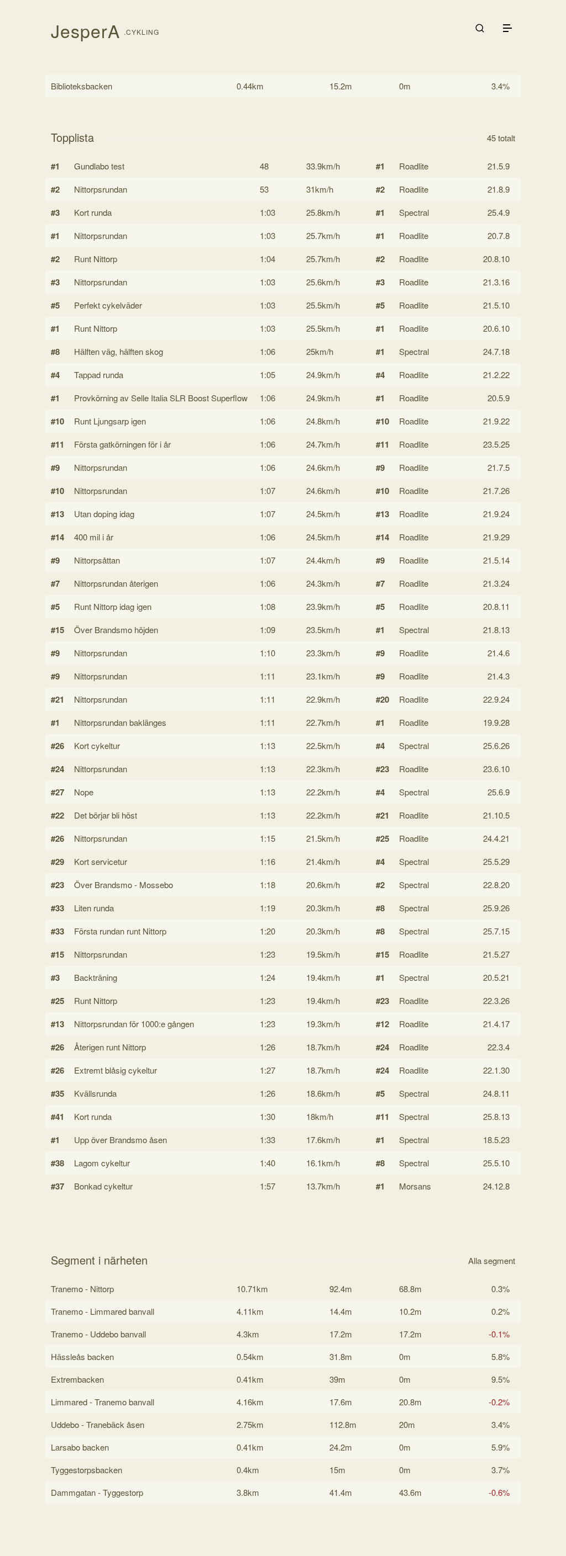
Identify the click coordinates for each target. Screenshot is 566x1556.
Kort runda (93, 212)
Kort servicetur (100, 861)
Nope (83, 792)
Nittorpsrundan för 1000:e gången (134, 1023)
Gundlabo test (99, 166)
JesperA (85, 30)
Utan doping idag (104, 513)
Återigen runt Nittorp (110, 1047)
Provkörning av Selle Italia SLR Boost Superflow (161, 397)
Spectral (414, 212)
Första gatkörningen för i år (122, 444)
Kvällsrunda (95, 1093)
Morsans (415, 1186)
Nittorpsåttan (97, 560)
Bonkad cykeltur (103, 1186)
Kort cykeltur (97, 745)
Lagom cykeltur (102, 1163)
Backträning (95, 977)
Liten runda (94, 908)
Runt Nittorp (95, 258)
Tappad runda (98, 374)
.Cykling (141, 31)
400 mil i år (93, 537)
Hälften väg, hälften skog (118, 351)
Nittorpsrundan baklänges (120, 722)
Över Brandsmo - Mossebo (123, 884)
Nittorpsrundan (100, 189)
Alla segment (491, 1260)
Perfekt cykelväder (108, 305)
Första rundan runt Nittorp (120, 931)
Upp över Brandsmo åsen (120, 1139)
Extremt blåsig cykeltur (115, 1070)
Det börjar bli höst (105, 815)
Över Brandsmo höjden (116, 629)
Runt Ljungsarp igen (110, 421)
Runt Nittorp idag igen (112, 606)
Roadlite (413, 166)
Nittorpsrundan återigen (116, 583)
